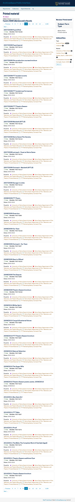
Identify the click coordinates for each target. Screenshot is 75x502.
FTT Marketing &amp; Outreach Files (31, 40)
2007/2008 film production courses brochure (20, 60)
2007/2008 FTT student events (15, 76)
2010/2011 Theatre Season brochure (17, 473)
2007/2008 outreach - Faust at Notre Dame (19, 152)
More (58, 64)
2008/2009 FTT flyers (12, 198)
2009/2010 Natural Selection (15, 351)
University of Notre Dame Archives (22, 37)
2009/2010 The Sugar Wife (14, 366)
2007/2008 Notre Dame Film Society (17, 137)
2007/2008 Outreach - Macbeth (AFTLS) (18, 167)
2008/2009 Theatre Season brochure (17, 290)
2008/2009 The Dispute (12, 275)
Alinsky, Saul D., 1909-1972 (64, 55)
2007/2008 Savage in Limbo (14, 183)
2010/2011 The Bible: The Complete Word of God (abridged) (25, 443)
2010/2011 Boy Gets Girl (13, 397)
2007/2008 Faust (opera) (13, 45)
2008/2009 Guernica (11, 213)
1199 (46, 24)
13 (36, 24)
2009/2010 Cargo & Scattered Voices (17, 320)
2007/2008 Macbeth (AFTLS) (14, 122)
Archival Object (60, 43)
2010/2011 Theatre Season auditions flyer (19, 458)
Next (6, 26)
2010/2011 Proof (10, 428)
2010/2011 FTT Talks (12, 412)
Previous (7, 24)
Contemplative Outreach (63, 59)
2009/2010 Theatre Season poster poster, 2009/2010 (24, 382)
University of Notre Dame (63, 51)
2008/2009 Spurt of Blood (13, 259)
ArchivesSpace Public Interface (16, 3)
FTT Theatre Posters (27, 392)
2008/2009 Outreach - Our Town (15, 244)
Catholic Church (60, 53)
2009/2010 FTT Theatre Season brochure (19, 336)
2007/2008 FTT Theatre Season (15, 106)
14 (40, 24)
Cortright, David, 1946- (63, 62)
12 (33, 24)
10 (26, 24)
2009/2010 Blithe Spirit (13, 305)
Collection (59, 45)
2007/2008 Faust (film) (12, 30)
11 (29, 24)
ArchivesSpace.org (60, 500)
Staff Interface (47, 500)
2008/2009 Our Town (11, 229)
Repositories (6, 8)
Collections (15, 8)
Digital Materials (25, 8)
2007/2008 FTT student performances (18, 91)
